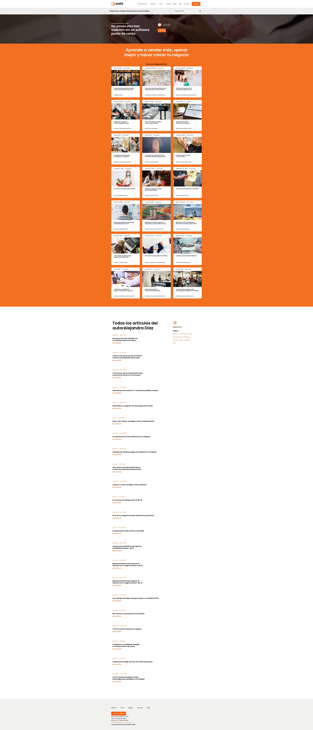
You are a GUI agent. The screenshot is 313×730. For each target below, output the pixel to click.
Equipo (175, 4)
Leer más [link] (161, 30)
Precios (168, 4)
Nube (127, 23)
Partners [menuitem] (140, 708)
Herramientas (177, 337)
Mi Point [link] (196, 4)
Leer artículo (116, 343)
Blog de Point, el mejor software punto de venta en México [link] (130, 11)
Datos (181, 340)
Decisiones (186, 337)
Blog (180, 4)
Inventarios (121, 23)
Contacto (187, 4)
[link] (117, 4)
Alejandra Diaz (166, 24)
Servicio (175, 340)
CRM (174, 343)
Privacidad (114, 722)
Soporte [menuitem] (113, 708)
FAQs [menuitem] (122, 708)
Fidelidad (187, 340)
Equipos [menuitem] (130, 708)
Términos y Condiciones (125, 722)
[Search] (200, 11)
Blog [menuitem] (148, 708)
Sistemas (114, 23)
